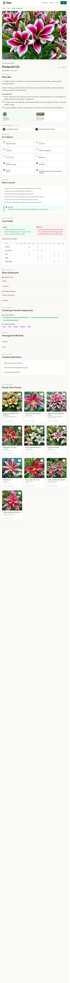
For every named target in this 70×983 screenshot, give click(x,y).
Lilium (8, 8)
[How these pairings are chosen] (17, 125)
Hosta (4, 326)
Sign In (63, 2)
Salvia (28, 326)
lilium (8, 70)
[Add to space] (55, 67)
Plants (3, 8)
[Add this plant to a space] (19, 394)
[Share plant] (59, 67)
